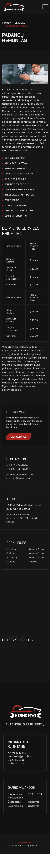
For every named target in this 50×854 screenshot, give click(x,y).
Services (20, 22)
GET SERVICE (19, 436)
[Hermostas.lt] (13, 7)
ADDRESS (13, 499)
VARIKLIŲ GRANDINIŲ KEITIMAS (25, 668)
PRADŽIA (6, 22)
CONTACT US (16, 459)
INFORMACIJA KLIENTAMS (18, 744)
